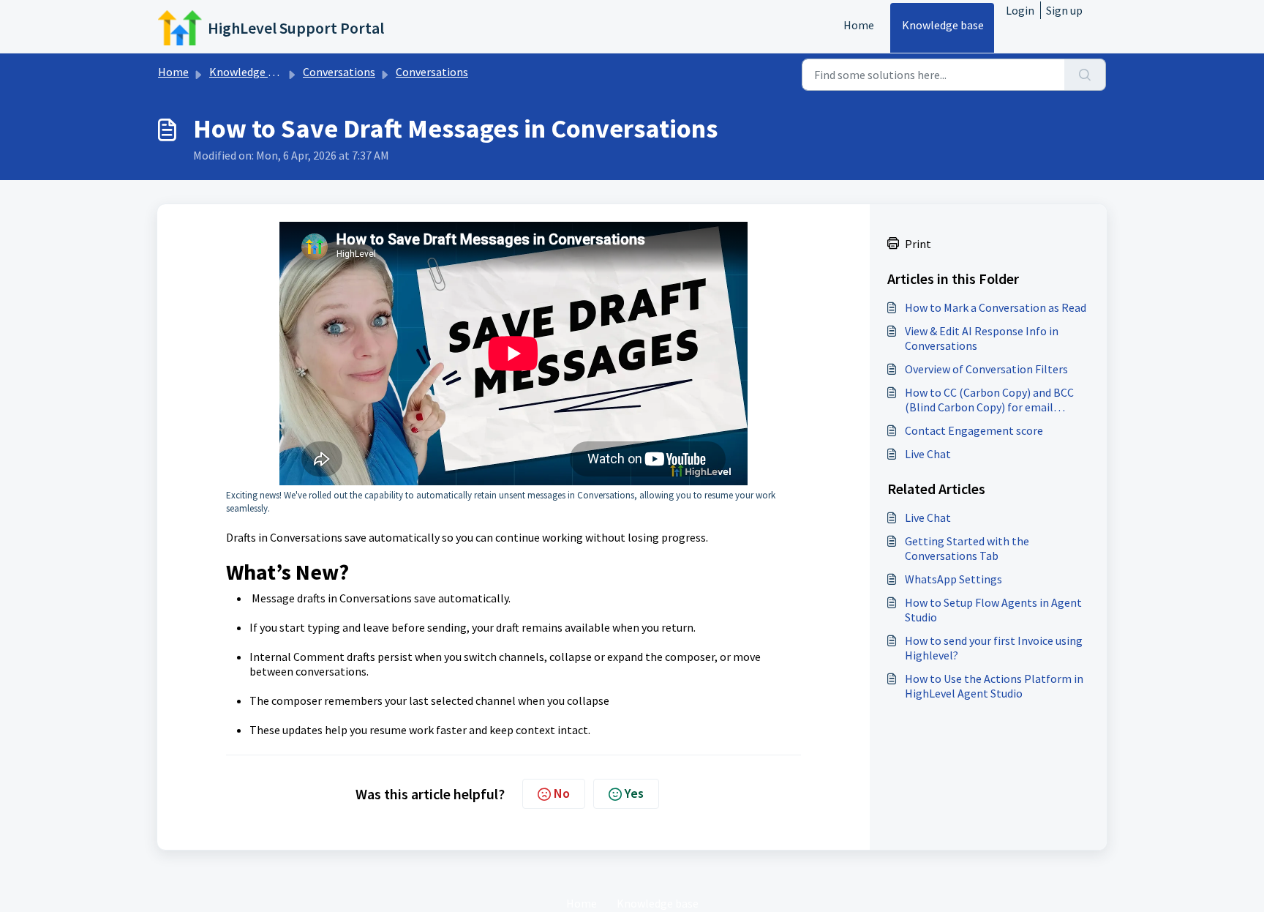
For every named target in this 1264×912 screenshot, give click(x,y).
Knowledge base (943, 25)
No (562, 793)
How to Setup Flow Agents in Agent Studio (993, 609)
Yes (634, 793)
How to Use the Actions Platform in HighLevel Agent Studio (994, 685)
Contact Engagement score (974, 430)
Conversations (339, 71)
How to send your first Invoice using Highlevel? (994, 647)
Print (918, 243)
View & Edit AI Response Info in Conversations (981, 338)
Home (858, 25)
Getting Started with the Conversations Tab (967, 548)
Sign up (1064, 10)
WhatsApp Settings (953, 579)
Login (1020, 10)
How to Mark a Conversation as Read (995, 307)
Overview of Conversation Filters (986, 369)
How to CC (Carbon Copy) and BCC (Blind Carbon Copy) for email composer (989, 399)
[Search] (1085, 75)
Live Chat (928, 453)
